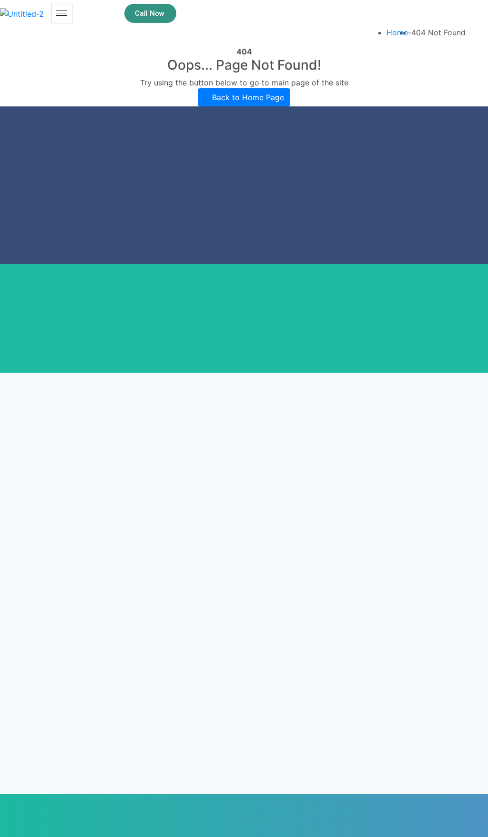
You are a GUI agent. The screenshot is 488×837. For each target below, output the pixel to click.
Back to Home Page (247, 97)
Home (397, 32)
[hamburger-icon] (61, 13)
